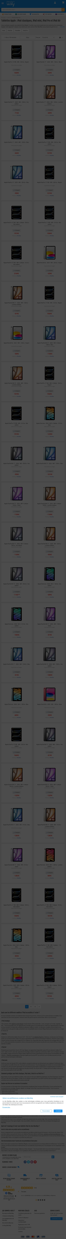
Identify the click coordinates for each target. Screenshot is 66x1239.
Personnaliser (46, 1111)
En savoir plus (6, 1107)
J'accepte (58, 1111)
